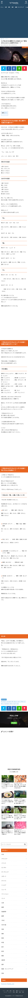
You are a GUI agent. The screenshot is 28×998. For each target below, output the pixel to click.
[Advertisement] (14, 23)
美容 (2, 955)
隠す (6, 112)
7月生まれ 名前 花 (16, 701)
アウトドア (4, 858)
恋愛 (2, 929)
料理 (2, 942)
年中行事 (3, 925)
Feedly (14, 723)
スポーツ (3, 876)
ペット (3, 898)
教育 (9, 7)
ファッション (4, 894)
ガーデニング (4, 872)
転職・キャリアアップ (19, 7)
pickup (24, 701)
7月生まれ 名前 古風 (7, 701)
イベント (3, 863)
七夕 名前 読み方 (6, 703)
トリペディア (13, 995)
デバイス (3, 880)
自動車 (3, 960)
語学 (12, 7)
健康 (2, 907)
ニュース (3, 889)
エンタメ (3, 867)
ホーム (2, 7)
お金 (2, 854)
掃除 (2, 933)
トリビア (4, 699)
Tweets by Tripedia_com (7, 983)
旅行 (2, 947)
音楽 (2, 973)
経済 (2, 951)
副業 (2, 916)
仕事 (6, 7)
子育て (3, 920)
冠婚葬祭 (3, 911)
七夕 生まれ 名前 (15, 703)
